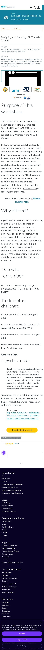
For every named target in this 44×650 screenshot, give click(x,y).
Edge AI (4, 481)
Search (35, 7)
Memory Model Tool (9, 584)
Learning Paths (7, 508)
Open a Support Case (9, 545)
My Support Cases (8, 548)
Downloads (6, 557)
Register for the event (22, 430)
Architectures (7, 572)
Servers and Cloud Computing (12, 493)
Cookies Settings (22, 646)
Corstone (5, 581)
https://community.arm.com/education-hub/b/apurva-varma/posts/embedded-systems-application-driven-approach (23, 415)
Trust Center (6, 617)
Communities (6, 521)
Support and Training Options (12, 562)
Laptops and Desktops (10, 487)
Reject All (22, 633)
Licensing (5, 560)
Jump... (27, 19)
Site (31, 7)
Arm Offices (6, 605)
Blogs (4, 524)
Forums (4, 533)
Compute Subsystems (9, 578)
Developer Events (8, 527)
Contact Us (6, 611)
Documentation (7, 506)
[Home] (8, 7)
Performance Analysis (9, 587)
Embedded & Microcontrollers (12, 484)
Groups (4, 535)
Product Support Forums (10, 551)
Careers (4, 608)
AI (2, 476)
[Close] (40, 622)
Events (13, 14)
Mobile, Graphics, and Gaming (12, 490)
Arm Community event (12, 438)
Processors (6, 590)
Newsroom (5, 614)
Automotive (6, 479)
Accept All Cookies (22, 640)
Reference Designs (8, 592)
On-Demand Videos (9, 511)
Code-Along (6, 503)
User (39, 7)
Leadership (5, 602)
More (17, 444)
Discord (4, 530)
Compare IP (6, 575)
